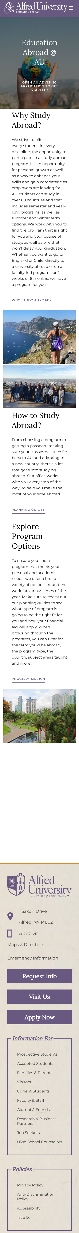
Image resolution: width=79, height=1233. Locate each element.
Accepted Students (35, 1063)
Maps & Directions (26, 944)
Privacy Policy (30, 1185)
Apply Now (39, 1017)
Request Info (39, 976)
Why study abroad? (32, 300)
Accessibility (28, 1208)
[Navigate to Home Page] (35, 8)
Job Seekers (28, 1132)
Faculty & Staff (30, 1100)
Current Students (33, 1091)
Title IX (23, 1217)
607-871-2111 (29, 934)
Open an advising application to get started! (39, 86)
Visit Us (39, 996)
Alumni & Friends (33, 1109)
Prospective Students (37, 1054)
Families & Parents (34, 1072)
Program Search (28, 679)
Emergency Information (32, 958)
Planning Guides (28, 510)
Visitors (24, 1082)
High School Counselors (39, 1142)
